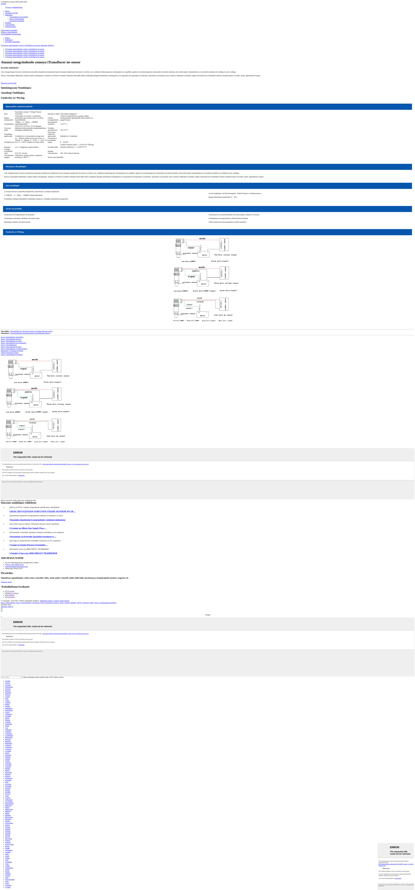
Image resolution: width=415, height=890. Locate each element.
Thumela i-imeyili (7, 607)
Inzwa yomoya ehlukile (68, 603)
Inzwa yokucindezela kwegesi (11, 347)
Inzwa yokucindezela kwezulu (11, 341)
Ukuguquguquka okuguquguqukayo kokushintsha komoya (30, 333)
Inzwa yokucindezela (17, 19)
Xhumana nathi (10, 27)
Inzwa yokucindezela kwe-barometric (13, 343)
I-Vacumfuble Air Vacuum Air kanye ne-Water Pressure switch (31, 331)
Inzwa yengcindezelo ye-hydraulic (28, 603)
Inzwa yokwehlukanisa (9, 345)
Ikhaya (7, 11)
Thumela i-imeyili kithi (8, 83)
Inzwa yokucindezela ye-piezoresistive (14, 349)
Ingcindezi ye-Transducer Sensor (12, 351)
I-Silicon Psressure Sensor (10, 353)
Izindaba (8, 23)
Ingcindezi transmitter (17, 21)
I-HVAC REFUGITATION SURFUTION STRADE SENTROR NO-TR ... (43, 511)
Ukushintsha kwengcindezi (19, 17)
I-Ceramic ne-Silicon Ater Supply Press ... (28, 528)
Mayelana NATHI (11, 13)
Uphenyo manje (6, 582)
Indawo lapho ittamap (61, 601)
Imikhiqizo (9, 15)
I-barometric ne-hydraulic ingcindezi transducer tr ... (33, 536)
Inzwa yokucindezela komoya (11, 339)
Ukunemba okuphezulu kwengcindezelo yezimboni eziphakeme (37, 520)
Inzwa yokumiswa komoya (50, 603)
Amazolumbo (9, 25)
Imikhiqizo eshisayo (47, 601)
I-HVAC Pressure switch (85, 603)
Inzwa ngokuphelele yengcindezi (12, 337)
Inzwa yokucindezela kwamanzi (12, 355)
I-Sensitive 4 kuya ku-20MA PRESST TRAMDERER (33, 553)
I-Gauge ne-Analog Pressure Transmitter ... (29, 545)
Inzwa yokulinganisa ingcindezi (105, 603)
